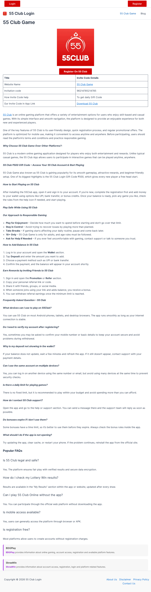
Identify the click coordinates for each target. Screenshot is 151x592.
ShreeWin (11, 567)
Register (137, 3)
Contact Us (129, 583)
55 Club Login (21, 13)
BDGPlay (10, 552)
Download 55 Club (87, 103)
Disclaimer (125, 579)
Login (12, 3)
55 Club (7, 114)
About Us (111, 579)
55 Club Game (128, 13)
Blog (143, 13)
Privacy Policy (141, 579)
